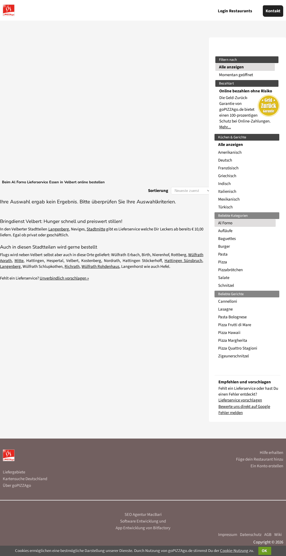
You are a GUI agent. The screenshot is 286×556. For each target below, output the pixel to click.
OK (264, 551)
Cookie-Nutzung (234, 551)
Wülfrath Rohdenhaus (100, 266)
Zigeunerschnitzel (233, 356)
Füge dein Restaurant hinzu (259, 459)
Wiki (278, 535)
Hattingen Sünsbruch (183, 261)
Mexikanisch (229, 199)
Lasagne (225, 309)
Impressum (227, 535)
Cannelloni (227, 301)
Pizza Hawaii (229, 333)
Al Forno (225, 223)
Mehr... (225, 127)
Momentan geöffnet (236, 75)
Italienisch (227, 191)
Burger (224, 246)
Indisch (224, 184)
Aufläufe (225, 231)
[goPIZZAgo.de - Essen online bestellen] (9, 10)
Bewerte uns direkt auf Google (244, 407)
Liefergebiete (14, 472)
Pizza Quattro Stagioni (237, 348)
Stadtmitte (96, 229)
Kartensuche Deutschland (25, 479)
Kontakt (273, 11)
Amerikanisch (230, 152)
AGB (267, 535)
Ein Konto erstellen (267, 466)
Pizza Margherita (232, 340)
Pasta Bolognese (232, 317)
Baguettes (227, 239)
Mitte (19, 261)
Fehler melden (230, 413)
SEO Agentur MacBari (143, 515)
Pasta (223, 254)
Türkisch (225, 207)
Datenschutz (250, 535)
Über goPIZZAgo (17, 485)
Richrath (72, 266)
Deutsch (225, 160)
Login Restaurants (235, 11)
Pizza (222, 262)
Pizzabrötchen (230, 270)
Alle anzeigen (231, 67)
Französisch (228, 168)
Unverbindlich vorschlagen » (64, 278)
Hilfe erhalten (271, 453)
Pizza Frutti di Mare (234, 325)
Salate (223, 278)
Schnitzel (226, 285)
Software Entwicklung (139, 521)
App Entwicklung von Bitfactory (143, 528)
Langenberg (58, 229)
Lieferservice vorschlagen (240, 400)
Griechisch (227, 176)
